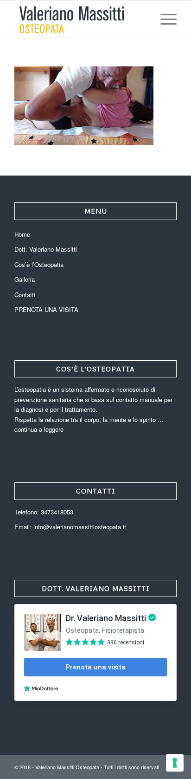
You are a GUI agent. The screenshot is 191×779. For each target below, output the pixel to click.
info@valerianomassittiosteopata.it (79, 526)
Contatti (24, 294)
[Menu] (164, 19)
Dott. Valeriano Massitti (45, 249)
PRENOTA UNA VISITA (46, 309)
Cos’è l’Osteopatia (39, 264)
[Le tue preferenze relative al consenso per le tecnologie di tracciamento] (175, 763)
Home (22, 234)
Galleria (24, 279)
